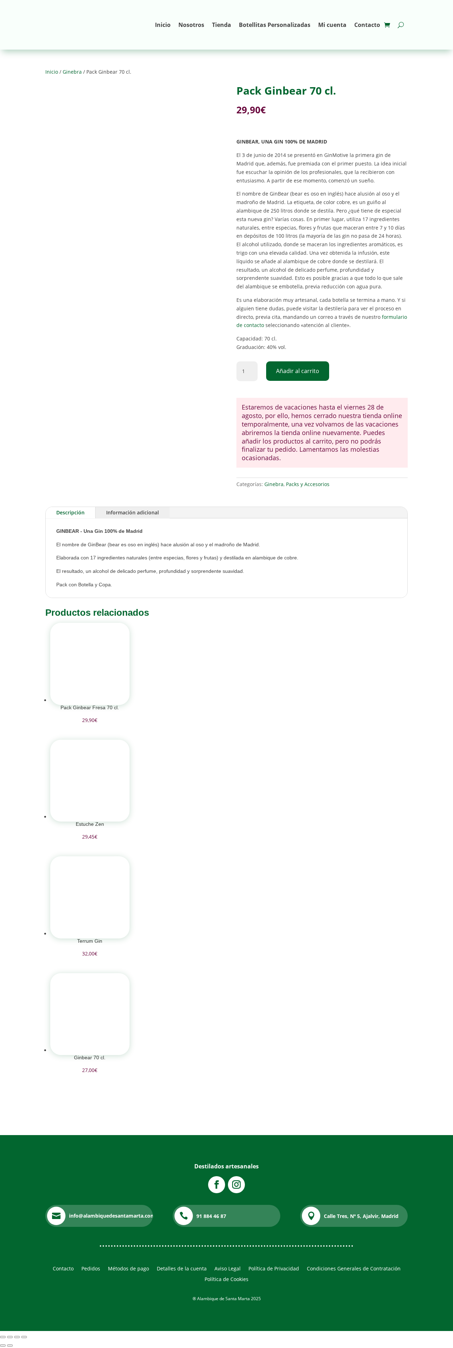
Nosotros (191, 25)
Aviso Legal (227, 1269)
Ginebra (72, 71)
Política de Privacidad (273, 1269)
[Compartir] (17, 1337)
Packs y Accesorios (307, 484)
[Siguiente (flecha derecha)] (10, 1345)
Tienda (221, 25)
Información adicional (132, 512)
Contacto (367, 25)
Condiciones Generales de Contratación (354, 1269)
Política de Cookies (226, 1279)
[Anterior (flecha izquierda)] (3, 1345)
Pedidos (90, 1269)
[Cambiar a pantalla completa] (10, 1337)
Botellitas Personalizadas (274, 25)
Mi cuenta (332, 25)
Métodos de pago (128, 1269)
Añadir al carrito (297, 371)
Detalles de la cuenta (182, 1269)
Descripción (70, 512)
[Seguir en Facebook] (216, 1184)
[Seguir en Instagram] (236, 1184)
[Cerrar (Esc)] (24, 1337)
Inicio (163, 25)
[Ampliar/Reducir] (3, 1337)
